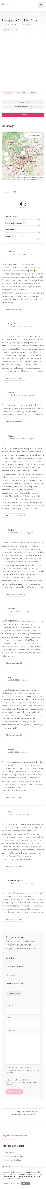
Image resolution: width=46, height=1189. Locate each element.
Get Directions (34, 136)
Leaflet (18, 178)
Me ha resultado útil (15, 309)
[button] (6, 154)
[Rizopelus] (7, 4)
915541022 (23, 102)
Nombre (10, 1005)
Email (9, 1017)
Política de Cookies (12, 1160)
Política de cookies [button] (11, 1183)
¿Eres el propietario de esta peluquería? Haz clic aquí (24, 1113)
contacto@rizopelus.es (21, 1166)
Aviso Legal (9, 1152)
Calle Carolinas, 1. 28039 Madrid (19, 24)
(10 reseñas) (10, 30)
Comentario (11, 1030)
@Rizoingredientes (10, 1139)
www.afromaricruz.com (24, 107)
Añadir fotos (15, 993)
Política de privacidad (13, 1156)
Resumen (8, 93)
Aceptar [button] (25, 1183)
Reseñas (33, 93)
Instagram (24, 114)
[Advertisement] (23, 62)
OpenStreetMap (28, 178)
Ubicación (21, 93)
